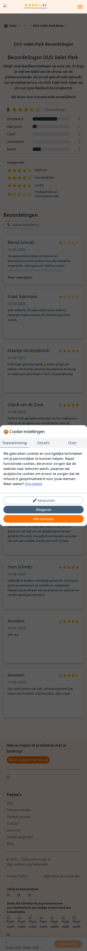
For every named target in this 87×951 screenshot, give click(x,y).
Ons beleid (33, 483)
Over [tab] (72, 442)
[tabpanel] (43, 468)
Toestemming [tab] (14, 442)
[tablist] (43, 443)
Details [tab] (43, 442)
